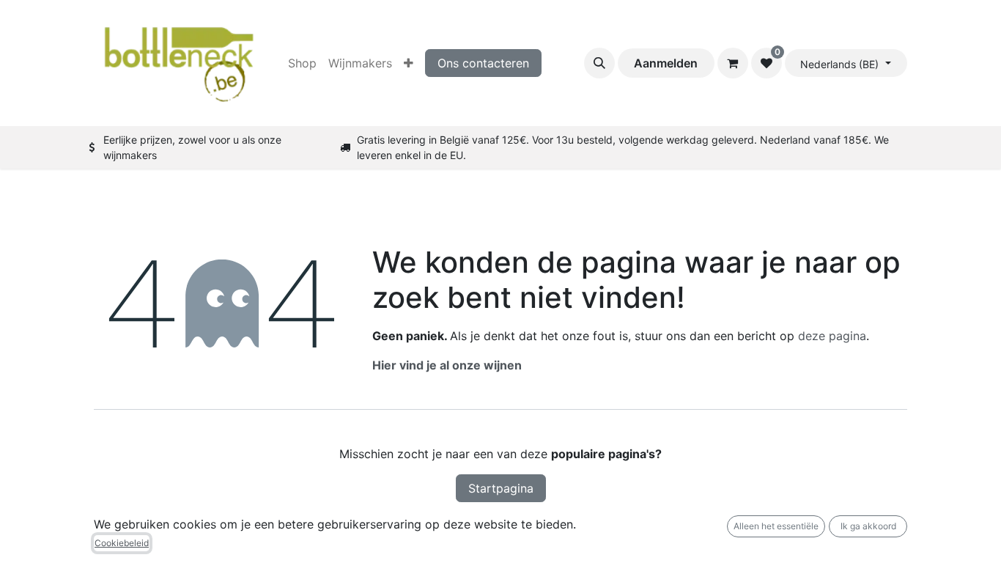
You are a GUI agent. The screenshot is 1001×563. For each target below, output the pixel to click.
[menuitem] (302, 63)
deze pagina (832, 335)
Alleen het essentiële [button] (776, 525)
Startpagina (500, 488)
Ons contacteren (483, 63)
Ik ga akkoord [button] (868, 525)
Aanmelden (666, 63)
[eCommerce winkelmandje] (732, 63)
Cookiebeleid (122, 542)
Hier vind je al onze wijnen (447, 365)
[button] (599, 63)
